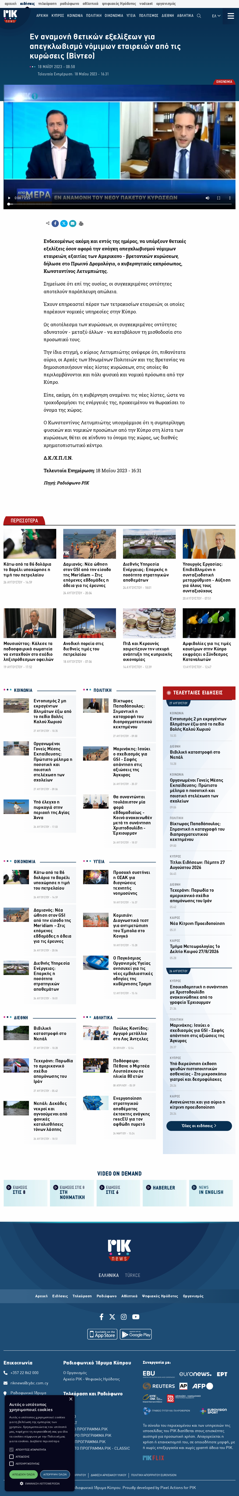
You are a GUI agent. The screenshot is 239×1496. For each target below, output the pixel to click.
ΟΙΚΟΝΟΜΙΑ (224, 82)
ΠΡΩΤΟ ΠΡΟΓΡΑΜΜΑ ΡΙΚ (85, 1429)
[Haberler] (165, 1192)
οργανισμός (166, 4)
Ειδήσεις (60, 1296)
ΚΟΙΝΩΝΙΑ (23, 690)
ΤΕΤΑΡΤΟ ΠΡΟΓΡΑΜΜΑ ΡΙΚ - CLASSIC (96, 1449)
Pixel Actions (171, 1488)
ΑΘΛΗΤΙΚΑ (103, 1018)
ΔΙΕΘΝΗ (21, 1018)
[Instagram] (124, 1317)
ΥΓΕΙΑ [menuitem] (131, 16)
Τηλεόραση (82, 1296)
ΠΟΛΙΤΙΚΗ (103, 690)
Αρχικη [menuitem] (42, 16)
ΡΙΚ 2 (68, 1410)
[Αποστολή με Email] (72, 223)
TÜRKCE (132, 1275)
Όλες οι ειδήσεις (198, 1126)
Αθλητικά (129, 1296)
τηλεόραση (47, 4)
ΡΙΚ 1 (68, 1404)
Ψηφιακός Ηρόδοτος (160, 1296)
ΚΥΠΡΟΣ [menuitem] (58, 16)
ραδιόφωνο (69, 4)
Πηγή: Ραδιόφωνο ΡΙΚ (66, 483)
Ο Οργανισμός (75, 1373)
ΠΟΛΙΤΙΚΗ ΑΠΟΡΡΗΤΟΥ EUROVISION (153, 1475)
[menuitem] (199, 16)
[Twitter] (112, 1317)
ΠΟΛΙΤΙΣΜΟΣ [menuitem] (149, 16)
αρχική (11, 4)
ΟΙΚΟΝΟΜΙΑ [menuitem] (114, 16)
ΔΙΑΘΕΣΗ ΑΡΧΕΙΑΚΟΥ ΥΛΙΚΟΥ (108, 1475)
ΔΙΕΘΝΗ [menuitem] (168, 16)
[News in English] (211, 1192)
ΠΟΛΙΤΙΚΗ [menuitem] (94, 16)
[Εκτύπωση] (81, 223)
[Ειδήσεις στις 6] (118, 1192)
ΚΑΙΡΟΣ (175, 918)
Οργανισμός (193, 1296)
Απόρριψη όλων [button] (55, 1474)
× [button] (70, 1399)
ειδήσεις (27, 4)
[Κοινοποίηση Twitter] (63, 223)
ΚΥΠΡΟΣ (175, 856)
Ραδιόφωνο (107, 1296)
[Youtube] (135, 1317)
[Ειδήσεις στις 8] (26, 1192)
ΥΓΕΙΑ (99, 862)
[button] (11, 1449)
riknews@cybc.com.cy (29, 1383)
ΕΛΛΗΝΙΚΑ (109, 1275)
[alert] (40, 1443)
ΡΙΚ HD (69, 1417)
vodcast (146, 4)
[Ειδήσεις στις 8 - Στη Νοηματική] (72, 1192)
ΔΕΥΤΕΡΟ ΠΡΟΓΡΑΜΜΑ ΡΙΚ (87, 1436)
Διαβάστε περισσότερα (44, 1441)
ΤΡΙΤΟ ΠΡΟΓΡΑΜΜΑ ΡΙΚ (84, 1442)
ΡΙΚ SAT (70, 1423)
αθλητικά (90, 4)
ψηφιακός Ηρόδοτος (119, 4)
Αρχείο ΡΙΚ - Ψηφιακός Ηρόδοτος (91, 1379)
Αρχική (41, 1296)
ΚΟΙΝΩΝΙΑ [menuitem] (75, 16)
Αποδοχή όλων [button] (23, 1474)
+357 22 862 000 (25, 1373)
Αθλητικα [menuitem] (185, 16)
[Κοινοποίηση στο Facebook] (55, 223)
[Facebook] (102, 1317)
